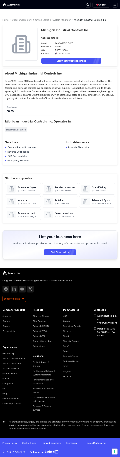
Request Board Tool (42, 341)
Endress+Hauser (71, 361)
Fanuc (66, 351)
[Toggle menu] (115, 5)
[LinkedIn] (14, 289)
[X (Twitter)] (30, 289)
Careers (6, 326)
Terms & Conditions (51, 443)
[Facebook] (5, 289)
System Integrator (61, 20)
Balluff (66, 346)
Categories (7, 383)
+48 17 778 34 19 (16, 451)
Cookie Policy (29, 443)
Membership (8, 353)
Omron (66, 321)
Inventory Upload (10, 398)
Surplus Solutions (10, 368)
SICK (65, 366)
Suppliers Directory (22, 20)
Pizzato (66, 336)
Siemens (67, 331)
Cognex (67, 371)
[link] (11, 273)
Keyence (67, 376)
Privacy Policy (9, 443)
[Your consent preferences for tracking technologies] (115, 451)
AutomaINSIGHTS (41, 326)
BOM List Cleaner (41, 316)
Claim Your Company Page (71, 60)
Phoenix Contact (71, 341)
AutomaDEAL (39, 336)
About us (6, 316)
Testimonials (8, 331)
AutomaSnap (39, 346)
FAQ (4, 388)
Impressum (71, 443)
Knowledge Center (11, 403)
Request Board (9, 373)
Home (5, 20)
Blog (4, 393)
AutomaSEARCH (40, 331)
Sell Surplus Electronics (13, 358)
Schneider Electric (72, 326)
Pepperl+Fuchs (70, 356)
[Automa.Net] (11, 5)
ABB (65, 316)
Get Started (58, 252)
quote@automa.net (96, 443)
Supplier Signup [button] (12, 298)
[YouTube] (22, 289)
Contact (6, 321)
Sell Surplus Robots (11, 363)
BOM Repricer (39, 321)
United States (42, 20)
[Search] (88, 5)
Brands (5, 378)
